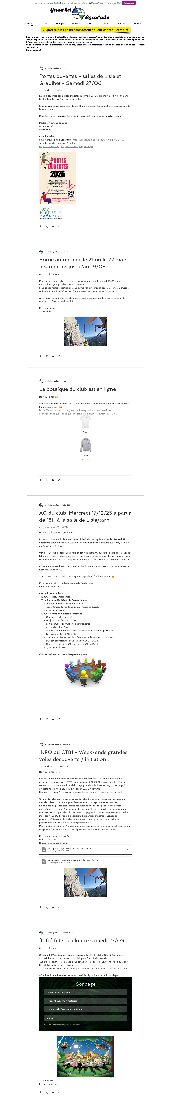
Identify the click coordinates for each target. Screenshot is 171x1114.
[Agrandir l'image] (57, 178)
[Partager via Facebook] (40, 226)
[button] (85, 29)
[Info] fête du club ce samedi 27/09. (82, 940)
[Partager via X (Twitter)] (46, 226)
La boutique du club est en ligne (77, 389)
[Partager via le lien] (59, 226)
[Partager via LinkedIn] (52, 226)
